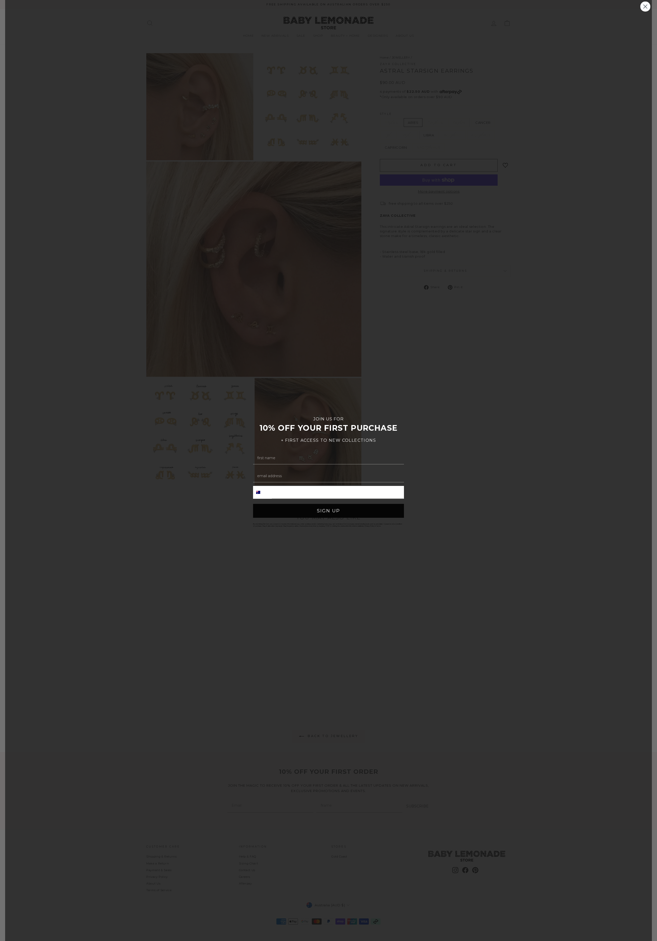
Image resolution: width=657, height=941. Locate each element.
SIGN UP (328, 511)
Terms (378, 526)
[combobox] (262, 492)
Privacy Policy (369, 526)
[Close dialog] (645, 6)
